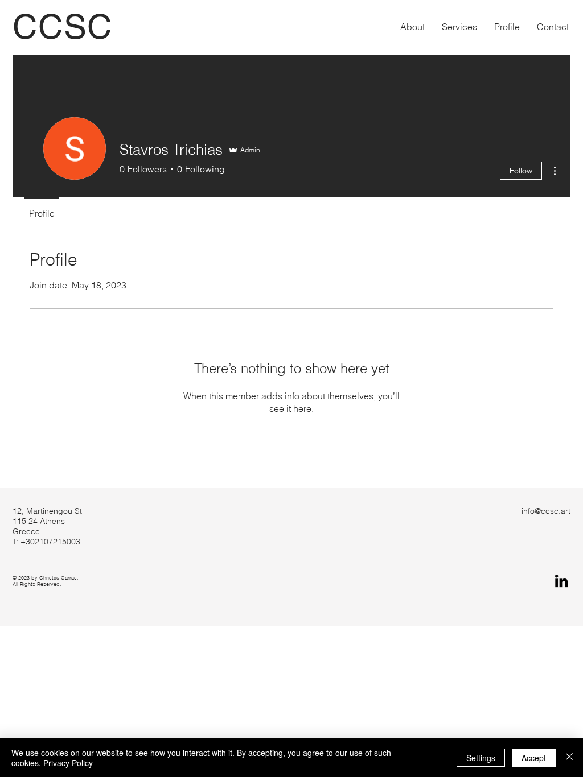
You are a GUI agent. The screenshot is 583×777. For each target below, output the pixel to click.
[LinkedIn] (561, 581)
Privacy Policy (68, 762)
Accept (534, 757)
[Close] (569, 757)
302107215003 (53, 541)
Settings (480, 757)
